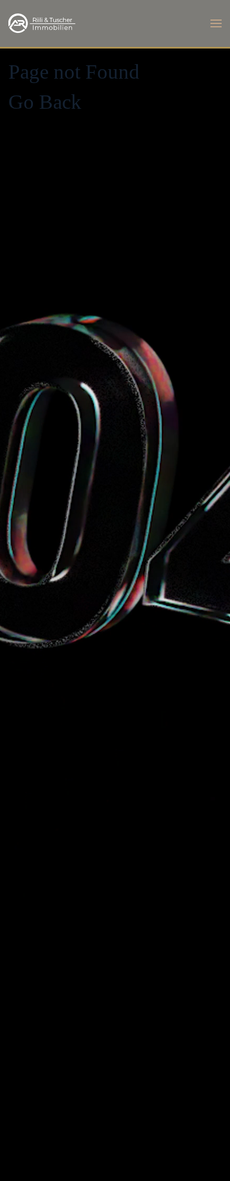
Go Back (45, 101)
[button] (216, 23)
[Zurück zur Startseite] (41, 23)
